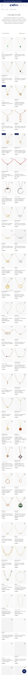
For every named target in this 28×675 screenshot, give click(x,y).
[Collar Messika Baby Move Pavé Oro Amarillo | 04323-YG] (7, 236)
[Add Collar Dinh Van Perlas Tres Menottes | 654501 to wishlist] (24, 399)
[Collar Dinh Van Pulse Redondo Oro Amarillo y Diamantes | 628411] (20, 284)
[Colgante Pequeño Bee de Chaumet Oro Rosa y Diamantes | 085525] (20, 479)
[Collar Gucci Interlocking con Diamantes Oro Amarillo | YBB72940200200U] (20, 577)
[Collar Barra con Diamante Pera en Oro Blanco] (20, 625)
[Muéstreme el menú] (2, 5)
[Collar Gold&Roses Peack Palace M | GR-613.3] (7, 380)
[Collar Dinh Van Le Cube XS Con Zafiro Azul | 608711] (20, 68)
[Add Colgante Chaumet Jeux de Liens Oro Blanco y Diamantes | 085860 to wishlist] (24, 255)
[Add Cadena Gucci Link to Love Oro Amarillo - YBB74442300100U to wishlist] (24, 595)
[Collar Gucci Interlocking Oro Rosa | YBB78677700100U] (7, 577)
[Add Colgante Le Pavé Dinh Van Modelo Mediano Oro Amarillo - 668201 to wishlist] (12, 135)
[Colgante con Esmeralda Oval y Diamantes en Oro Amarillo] (20, 44)
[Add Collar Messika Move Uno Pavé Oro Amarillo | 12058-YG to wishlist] (12, 111)
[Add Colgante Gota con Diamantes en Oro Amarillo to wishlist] (12, 87)
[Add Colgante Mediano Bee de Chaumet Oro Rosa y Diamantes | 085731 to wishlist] (12, 474)
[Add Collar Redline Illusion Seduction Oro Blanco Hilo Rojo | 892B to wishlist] (12, 159)
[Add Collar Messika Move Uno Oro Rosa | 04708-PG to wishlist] (24, 327)
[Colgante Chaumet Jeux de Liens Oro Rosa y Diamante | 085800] (7, 503)
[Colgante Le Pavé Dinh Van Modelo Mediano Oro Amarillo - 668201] (7, 140)
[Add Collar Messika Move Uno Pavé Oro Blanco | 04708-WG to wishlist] (24, 667)
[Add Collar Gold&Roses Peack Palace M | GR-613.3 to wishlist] (12, 375)
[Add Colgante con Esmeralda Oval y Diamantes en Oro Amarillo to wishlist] (24, 39)
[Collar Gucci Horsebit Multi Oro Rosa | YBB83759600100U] (20, 308)
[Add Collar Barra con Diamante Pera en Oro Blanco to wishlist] (24, 619)
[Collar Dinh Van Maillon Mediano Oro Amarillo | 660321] (7, 553)
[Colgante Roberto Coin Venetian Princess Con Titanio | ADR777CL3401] (20, 453)
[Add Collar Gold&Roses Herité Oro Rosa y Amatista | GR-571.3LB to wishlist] (12, 349)
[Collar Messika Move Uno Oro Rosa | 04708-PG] (20, 332)
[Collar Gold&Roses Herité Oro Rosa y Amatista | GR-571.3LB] (7, 355)
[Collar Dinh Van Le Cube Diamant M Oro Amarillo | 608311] (7, 68)
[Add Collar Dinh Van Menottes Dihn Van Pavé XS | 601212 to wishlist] (24, 208)
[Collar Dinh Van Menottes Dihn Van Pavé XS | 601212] (20, 213)
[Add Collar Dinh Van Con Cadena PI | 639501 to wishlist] (12, 279)
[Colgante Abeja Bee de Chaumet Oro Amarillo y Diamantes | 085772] (20, 92)
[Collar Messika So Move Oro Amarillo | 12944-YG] (7, 529)
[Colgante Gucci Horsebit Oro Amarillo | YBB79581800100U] (7, 308)
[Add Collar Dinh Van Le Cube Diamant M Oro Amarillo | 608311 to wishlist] (12, 63)
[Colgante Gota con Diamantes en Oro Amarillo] (7, 92)
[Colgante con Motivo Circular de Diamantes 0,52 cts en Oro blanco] (7, 649)
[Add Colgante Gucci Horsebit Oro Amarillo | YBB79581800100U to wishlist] (12, 303)
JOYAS (7, 9)
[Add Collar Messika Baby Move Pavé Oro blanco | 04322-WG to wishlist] (24, 231)
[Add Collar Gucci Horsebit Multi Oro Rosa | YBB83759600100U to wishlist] (24, 303)
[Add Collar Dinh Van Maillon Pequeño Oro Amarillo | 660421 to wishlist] (24, 547)
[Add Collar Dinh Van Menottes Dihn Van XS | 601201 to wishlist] (12, 208)
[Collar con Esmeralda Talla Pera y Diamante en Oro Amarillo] (7, 44)
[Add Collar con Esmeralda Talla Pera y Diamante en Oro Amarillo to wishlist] (12, 39)
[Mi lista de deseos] (23, 5)
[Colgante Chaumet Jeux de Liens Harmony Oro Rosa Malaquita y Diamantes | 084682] (20, 503)
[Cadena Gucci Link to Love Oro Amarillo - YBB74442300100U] (20, 601)
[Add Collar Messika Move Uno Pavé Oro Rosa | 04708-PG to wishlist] (12, 327)
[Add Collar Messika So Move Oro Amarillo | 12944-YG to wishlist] (12, 523)
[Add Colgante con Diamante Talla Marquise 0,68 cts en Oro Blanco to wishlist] (24, 643)
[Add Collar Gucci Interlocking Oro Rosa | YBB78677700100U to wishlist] (12, 571)
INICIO (3, 9)
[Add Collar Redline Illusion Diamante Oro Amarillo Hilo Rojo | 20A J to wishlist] (24, 159)
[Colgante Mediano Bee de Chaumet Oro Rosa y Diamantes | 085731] (7, 479)
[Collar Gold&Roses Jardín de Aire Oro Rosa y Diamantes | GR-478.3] (20, 380)
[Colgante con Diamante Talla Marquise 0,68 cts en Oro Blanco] (20, 649)
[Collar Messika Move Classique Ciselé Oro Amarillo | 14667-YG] (20, 529)
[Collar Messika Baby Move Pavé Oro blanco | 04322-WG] (20, 236)
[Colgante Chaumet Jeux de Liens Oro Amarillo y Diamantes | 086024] (7, 260)
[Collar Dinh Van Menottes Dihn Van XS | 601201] (7, 213)
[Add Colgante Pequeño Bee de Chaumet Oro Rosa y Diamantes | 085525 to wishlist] (24, 474)
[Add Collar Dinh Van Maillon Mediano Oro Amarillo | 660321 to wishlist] (12, 547)
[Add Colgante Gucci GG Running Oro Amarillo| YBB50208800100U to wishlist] (12, 595)
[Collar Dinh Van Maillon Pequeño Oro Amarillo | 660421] (20, 553)
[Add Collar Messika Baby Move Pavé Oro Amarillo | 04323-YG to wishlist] (12, 231)
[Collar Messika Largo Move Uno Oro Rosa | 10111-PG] (20, 116)
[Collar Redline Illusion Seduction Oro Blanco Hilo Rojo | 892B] (7, 164)
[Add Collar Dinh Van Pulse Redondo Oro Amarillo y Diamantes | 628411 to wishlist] (24, 279)
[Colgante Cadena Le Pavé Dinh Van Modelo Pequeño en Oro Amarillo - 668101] (20, 140)
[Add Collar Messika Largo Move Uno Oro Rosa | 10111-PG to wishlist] (24, 111)
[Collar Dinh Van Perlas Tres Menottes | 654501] (20, 404)
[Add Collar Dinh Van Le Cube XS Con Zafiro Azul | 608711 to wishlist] (24, 63)
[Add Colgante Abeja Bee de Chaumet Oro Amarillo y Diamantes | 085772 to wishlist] (24, 87)
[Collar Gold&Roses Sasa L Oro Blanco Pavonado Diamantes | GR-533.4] (20, 188)
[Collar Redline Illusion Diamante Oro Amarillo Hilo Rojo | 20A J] (20, 164)
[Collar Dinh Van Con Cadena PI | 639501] (7, 284)
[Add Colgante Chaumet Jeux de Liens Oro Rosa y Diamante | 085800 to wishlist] (12, 498)
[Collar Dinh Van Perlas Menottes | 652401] (7, 404)
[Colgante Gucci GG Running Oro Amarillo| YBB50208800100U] (7, 601)
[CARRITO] (26, 5)
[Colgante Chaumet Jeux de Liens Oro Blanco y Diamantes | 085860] (20, 260)
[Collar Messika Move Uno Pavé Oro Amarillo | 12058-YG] (7, 116)
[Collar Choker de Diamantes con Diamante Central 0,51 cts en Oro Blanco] (7, 625)
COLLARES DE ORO (13, 9)
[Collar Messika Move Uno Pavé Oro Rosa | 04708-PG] (7, 332)
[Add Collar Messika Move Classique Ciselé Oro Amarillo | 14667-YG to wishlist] (24, 523)
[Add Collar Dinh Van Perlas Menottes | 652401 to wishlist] (12, 399)
